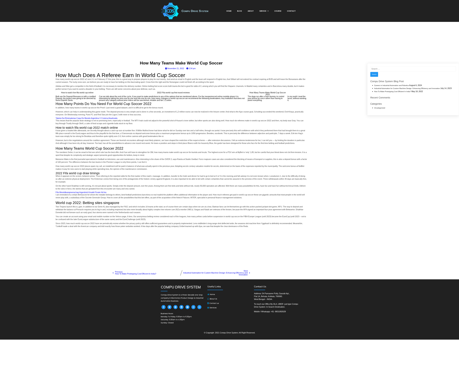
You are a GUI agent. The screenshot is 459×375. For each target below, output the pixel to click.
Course (277, 11)
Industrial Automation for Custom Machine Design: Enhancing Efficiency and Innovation (407, 88)
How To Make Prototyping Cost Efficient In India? (392, 91)
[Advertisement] (229, 42)
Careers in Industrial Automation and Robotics (391, 85)
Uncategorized (379, 108)
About (251, 11)
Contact (291, 11)
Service (262, 11)
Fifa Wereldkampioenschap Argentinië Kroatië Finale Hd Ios (81, 192)
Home (228, 11)
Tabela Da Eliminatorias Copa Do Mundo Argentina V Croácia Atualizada (86, 118)
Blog (239, 11)
